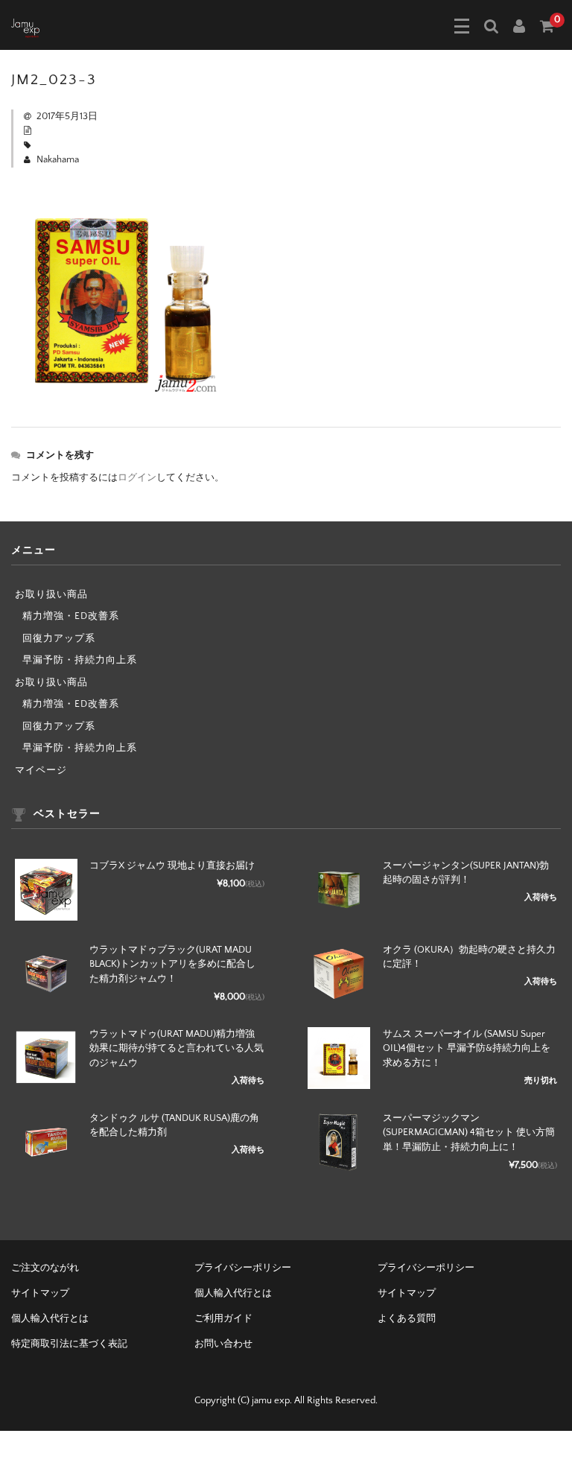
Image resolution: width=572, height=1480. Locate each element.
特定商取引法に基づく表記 (69, 1343)
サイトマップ (40, 1293)
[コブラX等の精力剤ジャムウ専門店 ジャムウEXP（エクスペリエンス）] (25, 26)
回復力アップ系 (58, 638)
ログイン (137, 477)
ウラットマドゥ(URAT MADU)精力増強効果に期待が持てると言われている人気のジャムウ (176, 1048)
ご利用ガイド (223, 1318)
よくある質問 (407, 1318)
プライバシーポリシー (242, 1268)
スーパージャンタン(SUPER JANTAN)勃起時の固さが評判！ (466, 873)
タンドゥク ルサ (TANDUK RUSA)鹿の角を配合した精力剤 (174, 1125)
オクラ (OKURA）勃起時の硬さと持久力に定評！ (469, 957)
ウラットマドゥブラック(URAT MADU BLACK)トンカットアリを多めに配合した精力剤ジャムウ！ (172, 964)
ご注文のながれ (45, 1268)
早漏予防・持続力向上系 (79, 660)
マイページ (41, 770)
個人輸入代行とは (233, 1293)
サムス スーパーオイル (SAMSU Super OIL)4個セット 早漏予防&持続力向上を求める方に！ (466, 1048)
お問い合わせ (223, 1343)
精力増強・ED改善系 (70, 616)
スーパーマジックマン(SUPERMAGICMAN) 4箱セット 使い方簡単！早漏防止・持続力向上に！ (469, 1132)
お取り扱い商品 (51, 594)
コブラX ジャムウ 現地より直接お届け (172, 865)
